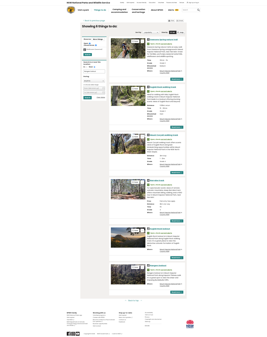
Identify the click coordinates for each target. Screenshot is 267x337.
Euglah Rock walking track (163, 87)
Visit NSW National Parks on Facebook (69, 334)
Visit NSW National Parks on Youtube (78, 334)
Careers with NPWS (99, 317)
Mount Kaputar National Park (170, 71)
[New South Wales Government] (190, 324)
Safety (122, 2)
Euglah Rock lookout (160, 228)
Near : (91, 67)
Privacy (147, 317)
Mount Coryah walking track (164, 135)
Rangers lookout (158, 265)
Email (181, 21)
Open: (86, 43)
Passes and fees (171, 2)
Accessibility (149, 312)
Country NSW (164, 73)
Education (152, 2)
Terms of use (149, 315)
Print (172, 21)
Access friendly (141, 2)
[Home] (71, 10)
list (174, 32)
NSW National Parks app (74, 315)
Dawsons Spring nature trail (164, 39)
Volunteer (161, 2)
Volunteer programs (99, 315)
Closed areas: (89, 45)
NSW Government (102, 334)
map (181, 32)
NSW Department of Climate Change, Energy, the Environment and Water (77, 323)
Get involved (97, 326)
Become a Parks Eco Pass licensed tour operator (104, 320)
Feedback (122, 322)
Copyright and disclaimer (153, 319)
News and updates (125, 317)
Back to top (133, 300)
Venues (181, 2)
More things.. (98, 39)
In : (84, 67)
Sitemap (147, 321)
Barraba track (157, 180)
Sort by (138, 32)
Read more (176, 79)
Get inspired (130, 2)
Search (88, 55)
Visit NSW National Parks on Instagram (73, 334)
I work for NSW (116, 334)
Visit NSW (70, 320)
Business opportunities (100, 324)
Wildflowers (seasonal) (94, 49)
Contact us (122, 320)
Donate (147, 326)
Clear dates (101, 97)
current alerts (166, 44)
